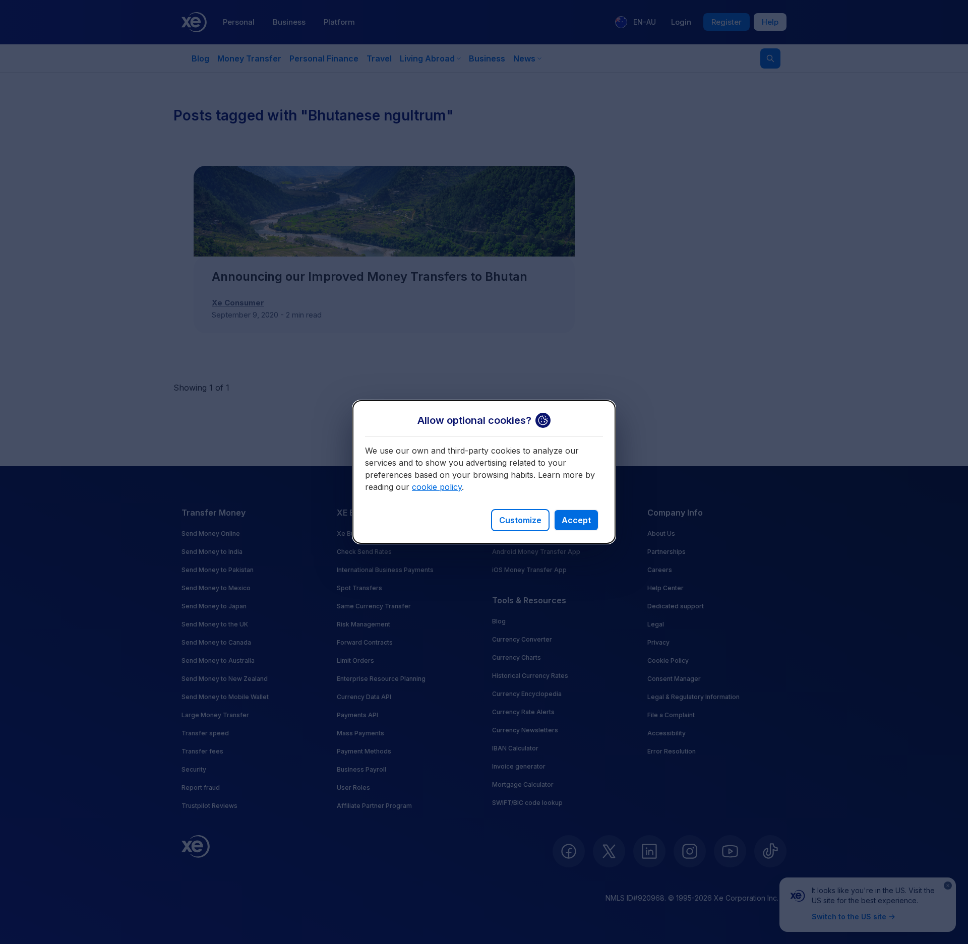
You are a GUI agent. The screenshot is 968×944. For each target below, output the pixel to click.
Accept (576, 520)
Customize (520, 520)
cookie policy (437, 487)
